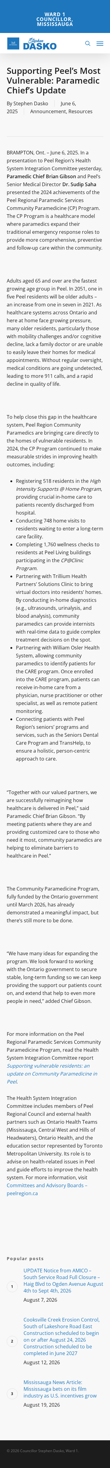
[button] (100, 43)
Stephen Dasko (30, 103)
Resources (80, 111)
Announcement (48, 111)
